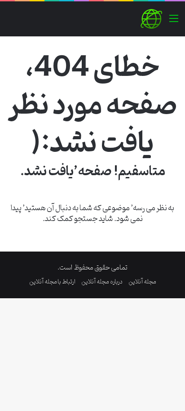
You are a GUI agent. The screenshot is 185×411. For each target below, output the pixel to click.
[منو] (173, 22)
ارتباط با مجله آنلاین (52, 282)
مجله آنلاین (142, 282)
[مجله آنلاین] (151, 19)
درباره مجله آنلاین (102, 282)
